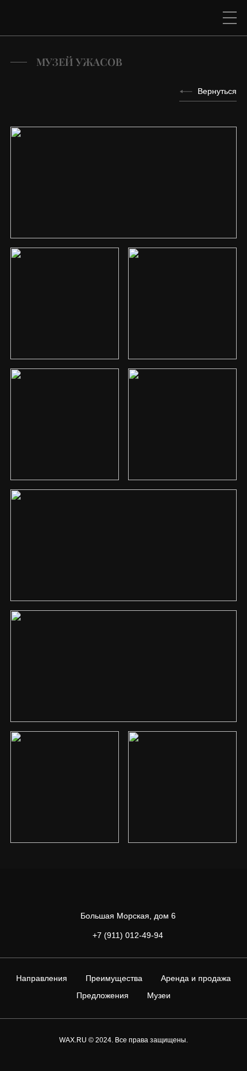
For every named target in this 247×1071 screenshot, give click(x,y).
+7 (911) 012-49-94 (127, 935)
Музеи (159, 995)
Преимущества (114, 978)
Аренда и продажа (196, 978)
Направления (41, 978)
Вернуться (217, 91)
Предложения (102, 995)
